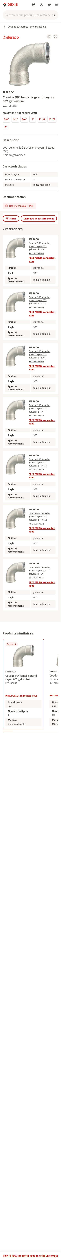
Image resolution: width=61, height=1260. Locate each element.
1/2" (15, 119)
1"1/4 (42, 119)
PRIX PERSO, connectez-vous (21, 695)
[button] (30, 15)
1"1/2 (52, 119)
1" (33, 119)
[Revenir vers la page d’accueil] (10, 5)
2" (6, 127)
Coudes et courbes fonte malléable (27, 26)
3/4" (24, 119)
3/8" (6, 119)
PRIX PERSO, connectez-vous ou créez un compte (30, 1255)
